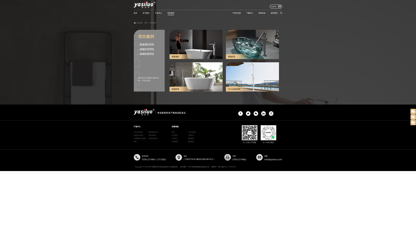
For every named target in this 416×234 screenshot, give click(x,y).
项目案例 (153, 23)
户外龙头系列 (138, 132)
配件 (135, 142)
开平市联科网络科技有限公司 (198, 167)
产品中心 (175, 138)
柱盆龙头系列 (138, 135)
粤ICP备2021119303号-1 (227, 167)
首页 (145, 23)
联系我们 (191, 142)
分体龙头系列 (153, 138)
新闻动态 (191, 138)
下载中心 (191, 135)
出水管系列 (152, 135)
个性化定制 (192, 132)
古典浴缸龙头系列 (140, 138)
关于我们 (175, 135)
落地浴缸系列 (153, 132)
